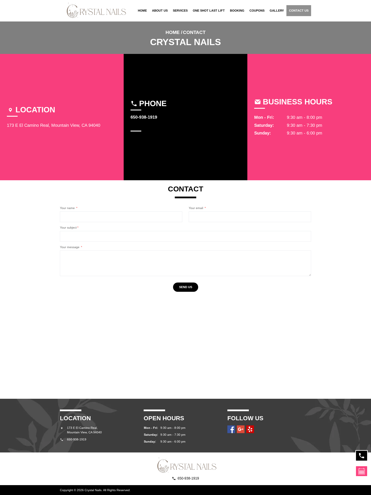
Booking (237, 10)
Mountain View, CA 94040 (84, 432)
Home (142, 10)
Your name (68, 208)
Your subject (69, 227)
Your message (71, 247)
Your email (197, 208)
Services (180, 10)
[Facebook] (231, 429)
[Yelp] (250, 429)
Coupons (257, 10)
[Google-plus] (241, 429)
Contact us (299, 10)
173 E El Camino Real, (83, 427)
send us (185, 287)
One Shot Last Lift (209, 10)
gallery (277, 10)
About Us (160, 10)
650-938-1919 (76, 439)
